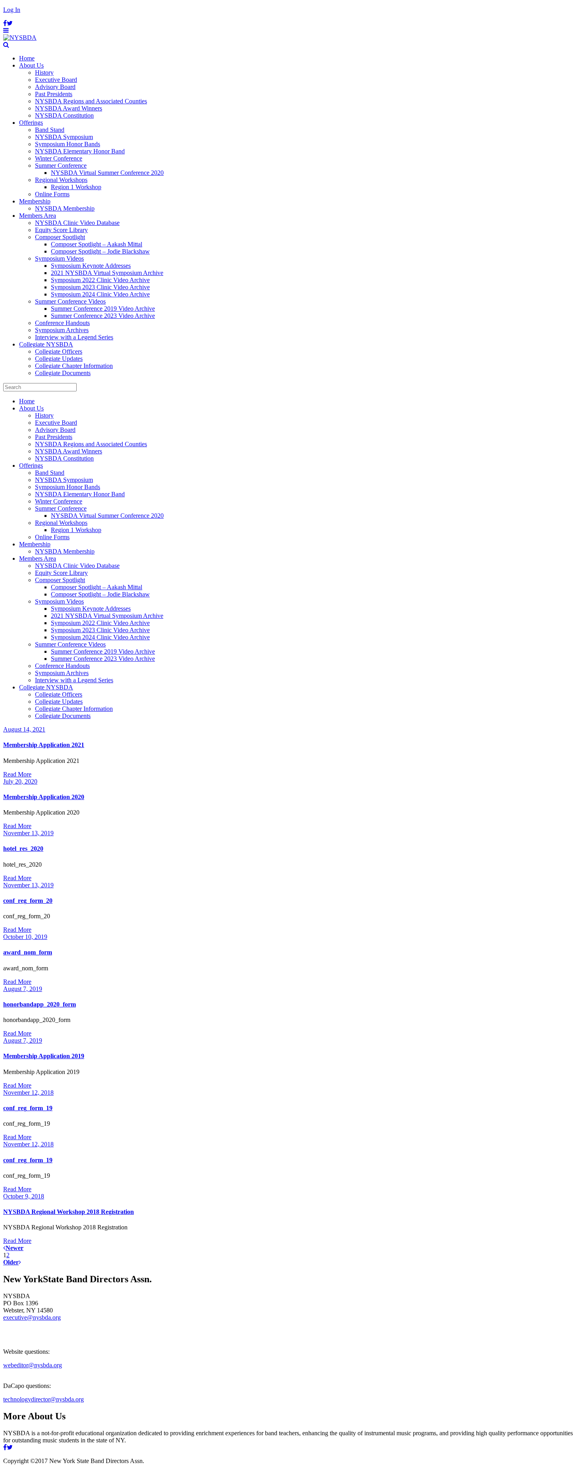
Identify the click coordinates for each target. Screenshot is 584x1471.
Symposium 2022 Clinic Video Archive (100, 280)
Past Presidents (53, 94)
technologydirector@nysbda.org (43, 1399)
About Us (31, 65)
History (44, 72)
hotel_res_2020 (23, 848)
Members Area (37, 215)
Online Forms (52, 194)
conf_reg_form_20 (27, 900)
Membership (34, 201)
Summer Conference (61, 165)
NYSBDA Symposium (64, 137)
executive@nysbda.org (32, 1317)
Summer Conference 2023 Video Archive (103, 315)
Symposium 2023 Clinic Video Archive (100, 287)
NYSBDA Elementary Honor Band (80, 151)
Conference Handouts (62, 322)
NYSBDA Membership (65, 208)
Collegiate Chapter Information (74, 365)
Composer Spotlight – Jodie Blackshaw (100, 251)
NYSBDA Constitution (64, 115)
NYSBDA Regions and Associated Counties (91, 101)
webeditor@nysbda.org (32, 1365)
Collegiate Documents (63, 373)
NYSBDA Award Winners (68, 108)
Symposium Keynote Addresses (91, 265)
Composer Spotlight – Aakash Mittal (96, 244)
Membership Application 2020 (43, 797)
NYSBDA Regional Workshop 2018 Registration (68, 1211)
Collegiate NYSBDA (46, 344)
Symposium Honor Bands (67, 144)
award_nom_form (27, 952)
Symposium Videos (59, 258)
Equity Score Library (61, 229)
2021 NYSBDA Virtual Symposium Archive (107, 272)
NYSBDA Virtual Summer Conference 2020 (107, 172)
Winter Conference (58, 158)
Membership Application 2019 (43, 1056)
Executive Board (56, 79)
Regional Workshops (61, 179)
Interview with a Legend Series (74, 337)
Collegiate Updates (59, 358)
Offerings (31, 122)
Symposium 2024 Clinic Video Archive (100, 294)
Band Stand (49, 129)
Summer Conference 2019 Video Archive (103, 308)
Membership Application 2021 (43, 744)
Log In (11, 9)
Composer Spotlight (60, 237)
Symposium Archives (62, 330)
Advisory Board (55, 86)
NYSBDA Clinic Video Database (77, 222)
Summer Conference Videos (70, 301)
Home (27, 58)
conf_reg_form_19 (27, 1108)
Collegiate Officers (58, 351)
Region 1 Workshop (76, 187)
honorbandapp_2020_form (39, 1004)
